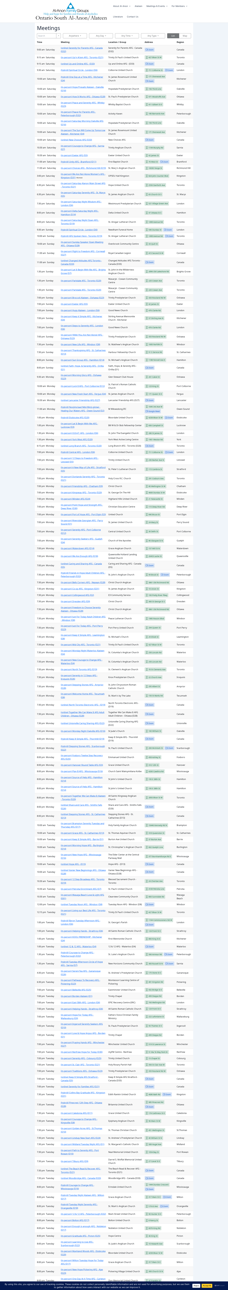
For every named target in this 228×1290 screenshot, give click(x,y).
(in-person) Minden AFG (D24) (75, 498)
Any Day (100, 35)
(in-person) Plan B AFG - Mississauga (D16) (82, 771)
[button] (129, 6)
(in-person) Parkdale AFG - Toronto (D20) (81, 280)
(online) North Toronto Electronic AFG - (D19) (83, 704)
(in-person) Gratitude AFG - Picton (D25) (80, 1235)
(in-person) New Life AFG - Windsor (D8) (80, 344)
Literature (118, 16)
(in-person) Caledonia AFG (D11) (76, 1113)
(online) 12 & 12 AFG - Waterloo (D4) (78, 946)
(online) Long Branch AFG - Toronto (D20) (81, 445)
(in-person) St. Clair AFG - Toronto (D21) (80, 1064)
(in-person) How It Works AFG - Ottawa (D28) (83, 96)
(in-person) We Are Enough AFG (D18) (79, 556)
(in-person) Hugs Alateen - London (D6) (80, 310)
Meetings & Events (155, 6)
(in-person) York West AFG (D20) (77, 439)
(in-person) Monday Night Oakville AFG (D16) (83, 731)
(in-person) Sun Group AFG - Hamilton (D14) (82, 360)
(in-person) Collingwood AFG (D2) (77, 595)
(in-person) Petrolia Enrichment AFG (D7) (81, 889)
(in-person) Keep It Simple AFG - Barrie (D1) (82, 839)
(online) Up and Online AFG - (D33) (78, 63)
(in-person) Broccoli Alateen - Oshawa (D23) (82, 297)
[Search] (58, 35)
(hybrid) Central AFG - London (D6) (78, 452)
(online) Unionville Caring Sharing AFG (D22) (82, 723)
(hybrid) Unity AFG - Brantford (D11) (78, 161)
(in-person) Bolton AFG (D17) (75, 1220)
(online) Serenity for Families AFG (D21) (80, 1086)
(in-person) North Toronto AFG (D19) (79, 669)
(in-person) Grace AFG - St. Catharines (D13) (82, 833)
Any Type (152, 35)
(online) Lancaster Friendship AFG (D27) (80, 400)
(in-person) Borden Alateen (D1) (76, 996)
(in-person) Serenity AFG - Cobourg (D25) (81, 1058)
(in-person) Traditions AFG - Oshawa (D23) (82, 1071)
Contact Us (132, 16)
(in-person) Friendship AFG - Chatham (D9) (82, 486)
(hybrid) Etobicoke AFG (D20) (75, 417)
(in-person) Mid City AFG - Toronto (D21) (80, 644)
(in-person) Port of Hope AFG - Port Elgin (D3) (83, 514)
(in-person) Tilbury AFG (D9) (74, 1161)
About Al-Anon (120, 6)
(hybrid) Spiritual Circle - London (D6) (79, 70)
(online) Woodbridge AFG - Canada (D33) (81, 1178)
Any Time (125, 35)
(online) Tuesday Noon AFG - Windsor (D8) (81, 904)
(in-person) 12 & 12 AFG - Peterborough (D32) (83, 1214)
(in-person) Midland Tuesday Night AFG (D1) (82, 1144)
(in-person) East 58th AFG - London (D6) (80, 1002)
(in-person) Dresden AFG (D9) (75, 601)
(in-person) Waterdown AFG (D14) (77, 548)
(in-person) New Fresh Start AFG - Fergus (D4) (83, 393)
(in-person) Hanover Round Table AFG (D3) (82, 765)
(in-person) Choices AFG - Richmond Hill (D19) (83, 168)
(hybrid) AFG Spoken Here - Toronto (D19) (81, 236)
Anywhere (74, 35)
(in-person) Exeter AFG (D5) (74, 155)
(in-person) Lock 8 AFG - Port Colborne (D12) (83, 386)
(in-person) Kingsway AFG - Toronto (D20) (81, 492)
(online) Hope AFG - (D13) (73, 864)
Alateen (138, 6)
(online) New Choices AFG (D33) (76, 139)
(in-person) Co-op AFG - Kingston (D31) (80, 588)
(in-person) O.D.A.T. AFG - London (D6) (79, 433)
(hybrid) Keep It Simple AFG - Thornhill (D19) (82, 738)
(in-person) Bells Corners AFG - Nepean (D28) (83, 582)
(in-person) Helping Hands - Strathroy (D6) (82, 930)
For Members (178, 6)
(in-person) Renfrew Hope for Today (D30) (82, 1052)
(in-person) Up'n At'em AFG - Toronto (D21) (82, 57)
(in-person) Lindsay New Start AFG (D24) (81, 1137)
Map (185, 35)
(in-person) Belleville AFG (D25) (76, 989)
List (173, 35)
